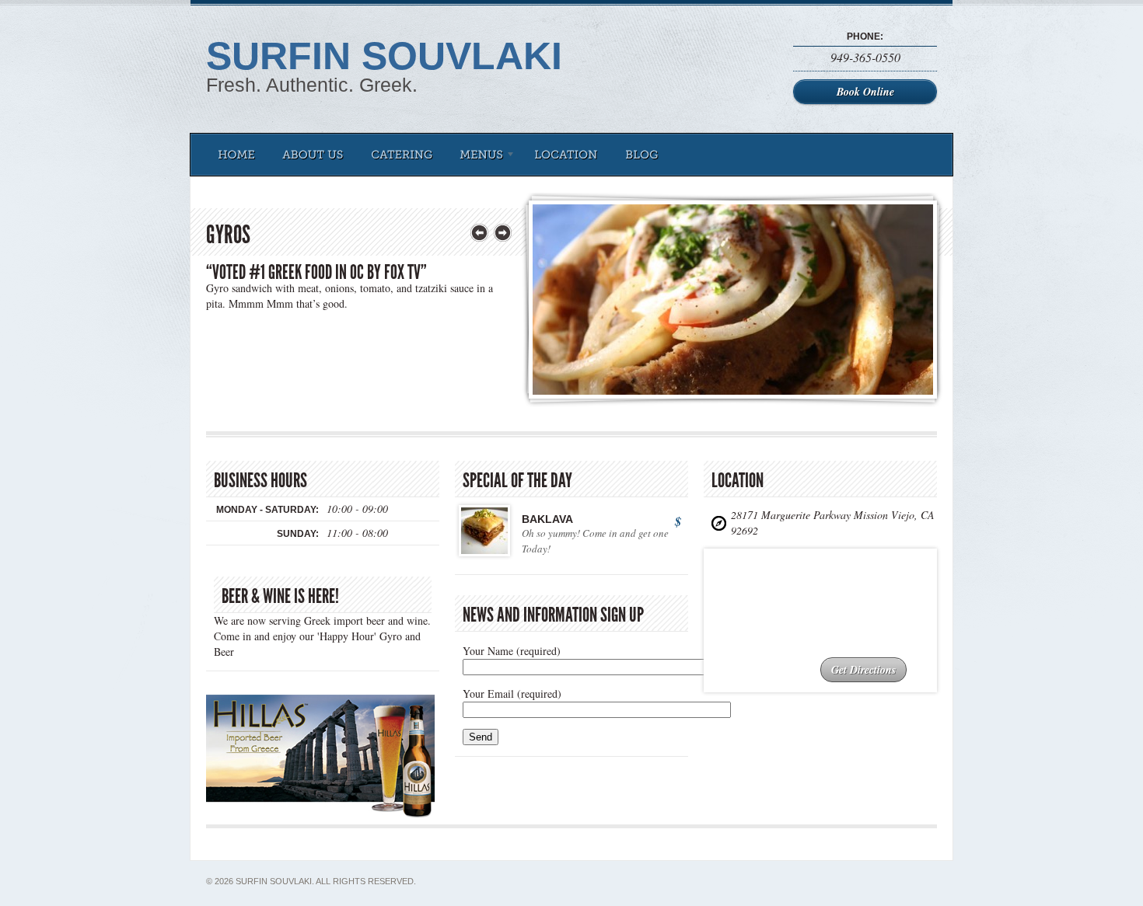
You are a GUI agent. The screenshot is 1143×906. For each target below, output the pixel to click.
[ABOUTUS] (313, 155)
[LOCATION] (566, 155)
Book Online (865, 91)
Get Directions (863, 670)
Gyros (228, 234)
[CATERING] (401, 155)
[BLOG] (641, 155)
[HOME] (236, 155)
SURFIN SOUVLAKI (384, 56)
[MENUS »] (483, 155)
